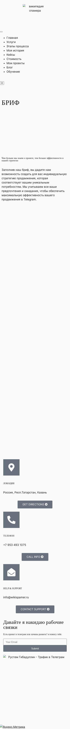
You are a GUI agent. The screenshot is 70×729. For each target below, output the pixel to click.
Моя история (15, 50)
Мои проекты (16, 63)
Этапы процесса (18, 46)
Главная (12, 37)
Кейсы (11, 54)
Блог (10, 67)
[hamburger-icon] (1, 31)
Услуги (11, 42)
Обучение (13, 71)
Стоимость (14, 59)
